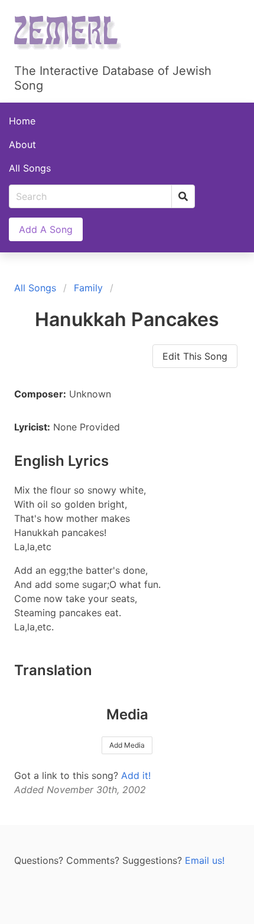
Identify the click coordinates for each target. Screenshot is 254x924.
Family (88, 288)
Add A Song (46, 229)
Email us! (204, 860)
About (22, 144)
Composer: (40, 394)
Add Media (127, 745)
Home (22, 121)
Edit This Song (194, 356)
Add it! (136, 775)
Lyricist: (32, 427)
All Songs (30, 168)
